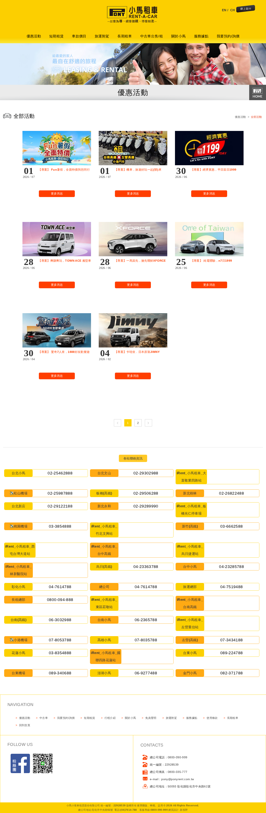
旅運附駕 (102, 36)
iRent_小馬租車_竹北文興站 (104, 530)
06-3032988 (60, 620)
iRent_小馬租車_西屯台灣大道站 (20, 550)
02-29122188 (60, 506)
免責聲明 (150, 717)
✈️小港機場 (18, 640)
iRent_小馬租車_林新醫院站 (18, 570)
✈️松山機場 (18, 493)
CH (232, 10)
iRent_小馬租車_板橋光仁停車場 (191, 509)
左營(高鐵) (190, 640)
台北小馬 (18, 473)
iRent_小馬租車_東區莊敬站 (104, 603)
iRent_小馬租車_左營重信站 (190, 623)
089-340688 (60, 673)
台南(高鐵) (18, 620)
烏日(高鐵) (104, 566)
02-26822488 (231, 493)
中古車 (43, 717)
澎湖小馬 (104, 673)
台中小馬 (190, 566)
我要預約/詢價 (228, 36)
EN (224, 10)
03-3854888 (60, 526)
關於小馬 (178, 36)
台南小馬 (104, 620)
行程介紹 (110, 717)
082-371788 (231, 673)
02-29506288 (145, 493)
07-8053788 (60, 640)
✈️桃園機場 (18, 526)
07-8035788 (146, 640)
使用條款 (212, 717)
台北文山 (104, 473)
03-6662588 (231, 526)
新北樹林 (190, 493)
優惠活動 (34, 36)
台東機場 (18, 673)
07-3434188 (231, 640)
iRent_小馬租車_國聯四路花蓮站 (105, 656)
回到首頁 (24, 725)
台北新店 (18, 506)
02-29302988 (145, 473)
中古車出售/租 (151, 36)
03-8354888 (60, 653)
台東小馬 (190, 653)
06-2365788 (146, 620)
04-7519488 (231, 587)
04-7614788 (60, 587)
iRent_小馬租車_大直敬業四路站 (191, 476)
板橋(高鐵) (104, 493)
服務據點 (201, 36)
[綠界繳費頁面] (246, 9)
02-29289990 (145, 506)
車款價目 (79, 36)
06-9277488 (146, 673)
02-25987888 (60, 493)
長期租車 (124, 36)
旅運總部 (190, 587)
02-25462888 (60, 473)
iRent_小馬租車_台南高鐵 (190, 603)
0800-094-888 (60, 599)
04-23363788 (145, 566)
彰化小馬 (18, 587)
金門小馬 (190, 673)
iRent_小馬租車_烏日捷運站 (190, 550)
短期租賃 (56, 36)
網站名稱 (133, 16)
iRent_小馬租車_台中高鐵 (104, 550)
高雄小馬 (104, 640)
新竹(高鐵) (190, 526)
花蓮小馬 (18, 653)
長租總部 (18, 599)
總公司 (104, 587)
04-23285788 (231, 566)
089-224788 (231, 653)
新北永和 (104, 506)
